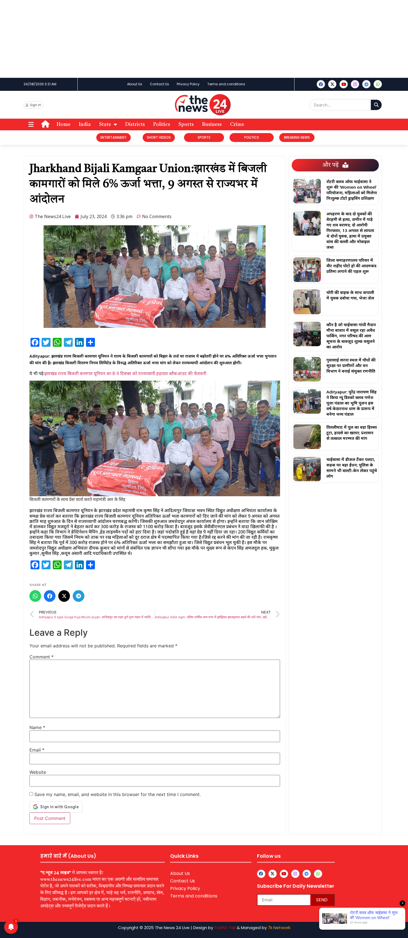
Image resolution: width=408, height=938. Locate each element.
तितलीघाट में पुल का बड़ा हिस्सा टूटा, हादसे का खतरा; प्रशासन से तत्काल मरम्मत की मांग (351, 432)
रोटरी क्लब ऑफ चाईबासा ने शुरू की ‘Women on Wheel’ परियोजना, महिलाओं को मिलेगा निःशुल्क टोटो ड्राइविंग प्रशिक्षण (351, 190)
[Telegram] (78, 596)
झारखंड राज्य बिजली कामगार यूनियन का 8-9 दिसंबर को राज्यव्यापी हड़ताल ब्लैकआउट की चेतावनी (125, 373)
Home (63, 124)
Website (37, 772)
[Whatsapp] (378, 84)
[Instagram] (355, 84)
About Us (134, 84)
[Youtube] (343, 84)
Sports (186, 124)
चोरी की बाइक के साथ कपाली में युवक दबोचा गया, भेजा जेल (350, 295)
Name (37, 727)
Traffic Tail (225, 927)
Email (36, 750)
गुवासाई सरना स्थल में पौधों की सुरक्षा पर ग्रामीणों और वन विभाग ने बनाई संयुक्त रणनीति (351, 365)
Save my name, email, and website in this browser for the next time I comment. (117, 794)
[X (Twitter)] (64, 596)
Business (212, 124)
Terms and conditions (226, 84)
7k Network (279, 927)
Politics (161, 124)
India (85, 124)
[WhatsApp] (35, 596)
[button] (31, 124)
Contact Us (159, 84)
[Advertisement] (166, 39)
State (105, 124)
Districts (135, 124)
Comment (41, 657)
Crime (237, 124)
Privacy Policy (188, 84)
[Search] (376, 105)
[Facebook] (321, 84)
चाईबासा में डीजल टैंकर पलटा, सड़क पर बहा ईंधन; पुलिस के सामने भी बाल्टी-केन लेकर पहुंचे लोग (351, 467)
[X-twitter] (332, 84)
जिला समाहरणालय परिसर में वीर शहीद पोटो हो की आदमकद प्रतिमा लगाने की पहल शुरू (351, 265)
